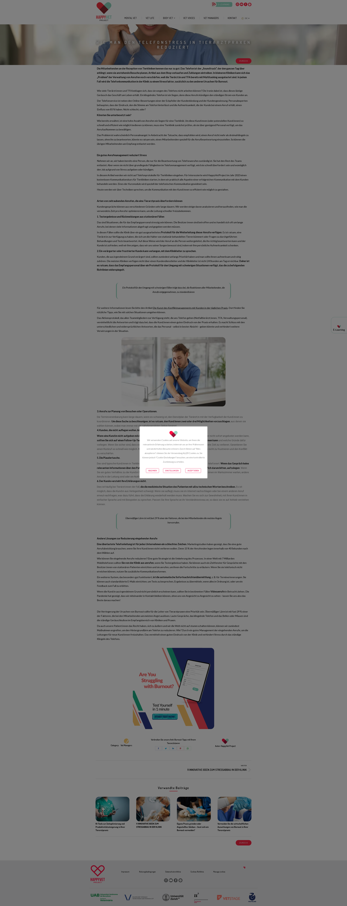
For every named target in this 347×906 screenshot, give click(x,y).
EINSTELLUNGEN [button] (172, 471)
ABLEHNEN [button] (152, 471)
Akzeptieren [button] (193, 471)
